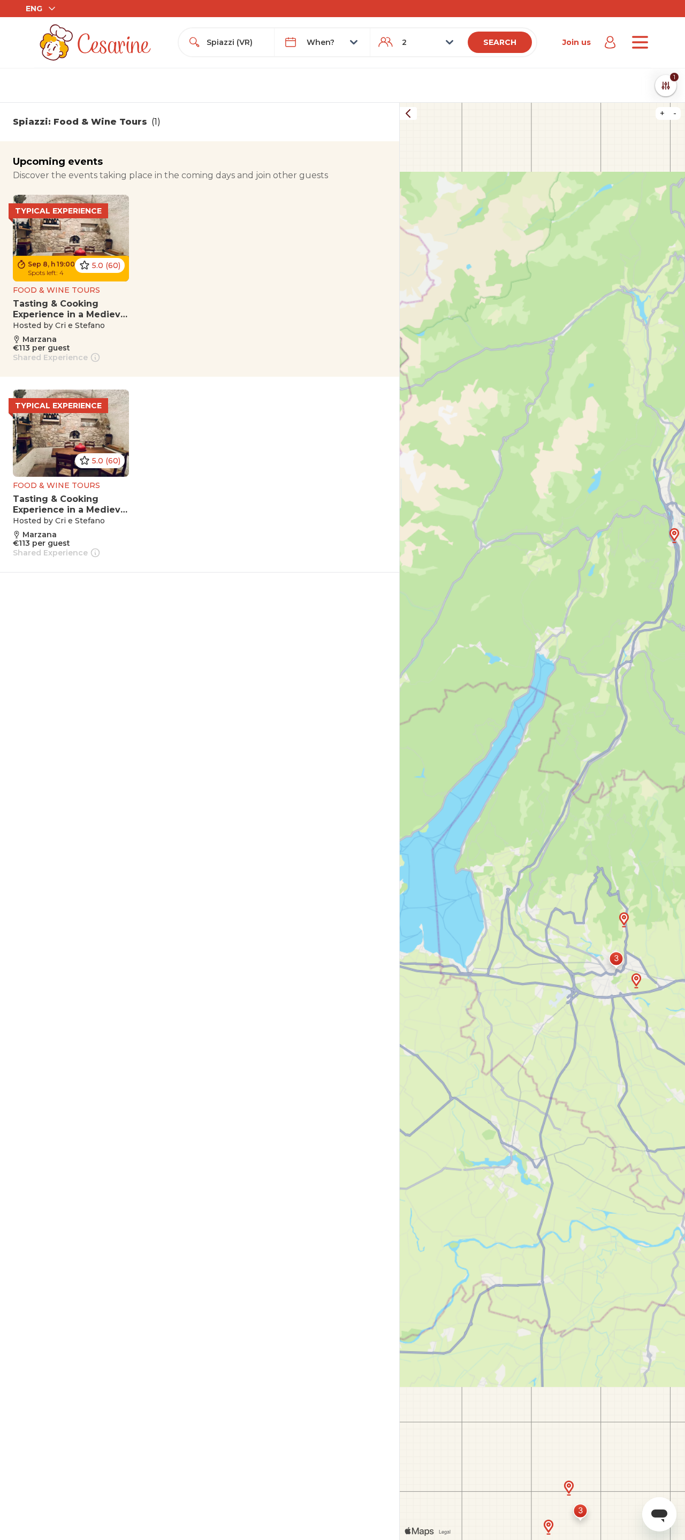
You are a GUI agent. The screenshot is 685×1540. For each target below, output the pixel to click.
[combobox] (236, 42)
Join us (576, 42)
